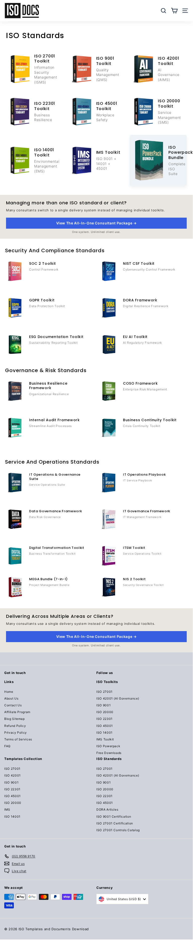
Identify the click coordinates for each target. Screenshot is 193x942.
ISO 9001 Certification (113, 816)
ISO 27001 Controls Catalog (118, 830)
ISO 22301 (104, 719)
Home (8, 692)
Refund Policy (15, 726)
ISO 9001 (103, 705)
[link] (34, 69)
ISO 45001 (104, 726)
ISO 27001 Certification (114, 823)
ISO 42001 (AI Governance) (117, 698)
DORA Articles (107, 809)
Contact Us (13, 705)
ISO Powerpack (108, 746)
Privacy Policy (15, 732)
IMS (7, 809)
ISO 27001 (104, 692)
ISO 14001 (104, 732)
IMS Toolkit (105, 739)
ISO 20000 (104, 712)
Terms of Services (18, 739)
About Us (11, 698)
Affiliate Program (17, 712)
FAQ (7, 746)
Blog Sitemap (14, 719)
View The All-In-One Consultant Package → (96, 223)
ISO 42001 (12, 775)
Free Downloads (108, 753)
